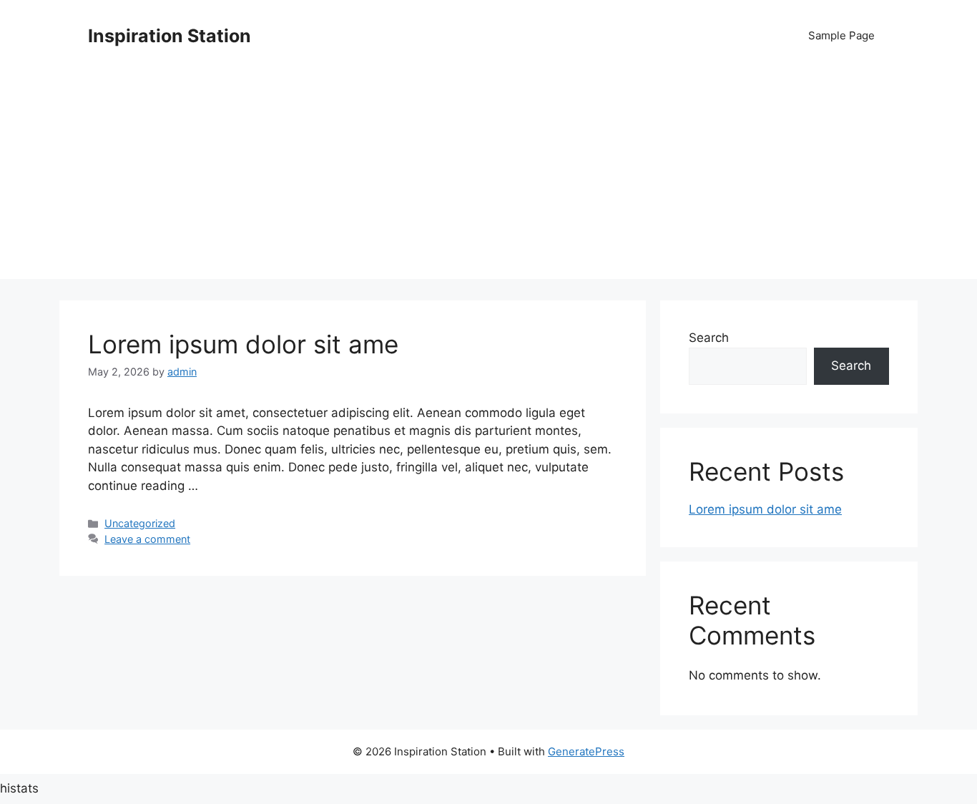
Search (709, 337)
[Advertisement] (488, 179)
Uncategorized (139, 523)
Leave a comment (147, 539)
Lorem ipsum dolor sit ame (243, 344)
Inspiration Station (169, 35)
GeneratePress (586, 751)
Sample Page (841, 35)
